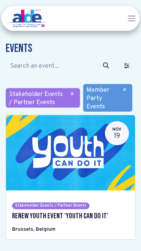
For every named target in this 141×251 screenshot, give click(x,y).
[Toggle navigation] (131, 18)
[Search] (106, 66)
